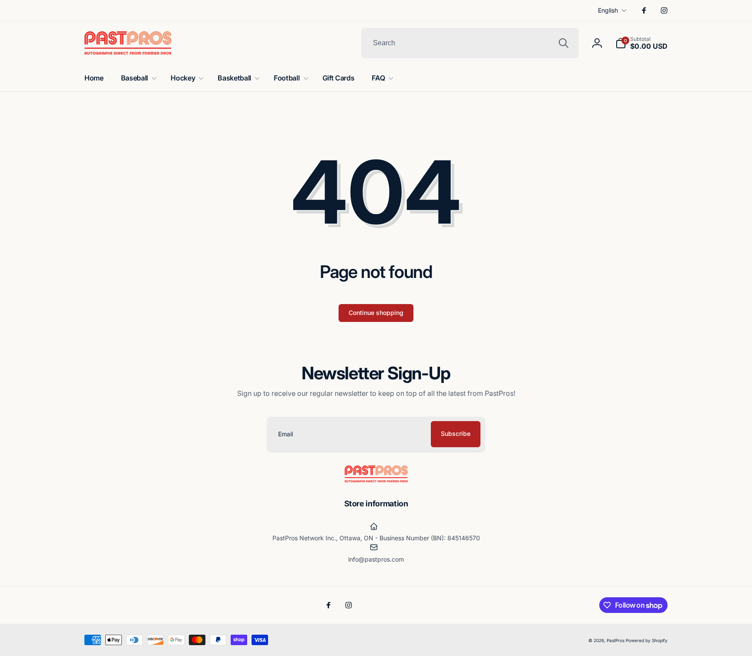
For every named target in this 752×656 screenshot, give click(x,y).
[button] (641, 43)
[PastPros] (376, 479)
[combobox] (470, 43)
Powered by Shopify (647, 640)
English (608, 10)
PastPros (615, 640)
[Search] (563, 43)
